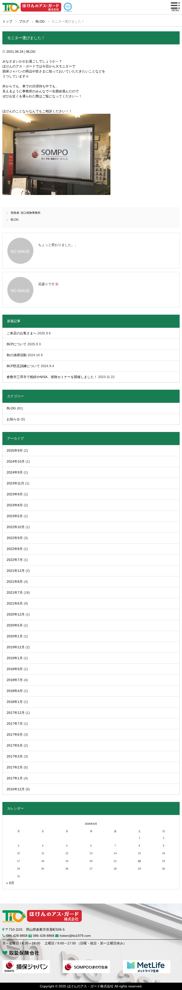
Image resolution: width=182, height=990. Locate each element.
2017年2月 (15, 767)
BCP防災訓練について (23, 366)
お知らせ (13, 419)
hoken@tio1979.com (75, 936)
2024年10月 (16, 461)
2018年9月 (15, 669)
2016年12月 (16, 789)
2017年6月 (15, 734)
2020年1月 (15, 636)
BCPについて (17, 344)
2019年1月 (15, 658)
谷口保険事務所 (31, 212)
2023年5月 (15, 516)
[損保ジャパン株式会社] (26, 963)
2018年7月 (15, 680)
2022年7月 (15, 560)
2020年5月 (15, 625)
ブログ (24, 21)
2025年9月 (15, 450)
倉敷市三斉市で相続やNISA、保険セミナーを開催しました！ (52, 377)
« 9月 (10, 883)
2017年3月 (15, 756)
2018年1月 (15, 702)
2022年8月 (15, 549)
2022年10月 (16, 527)
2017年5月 (15, 745)
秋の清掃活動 (17, 355)
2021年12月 (16, 571)
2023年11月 (15, 483)
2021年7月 (15, 592)
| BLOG (29, 51)
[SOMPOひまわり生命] (86, 963)
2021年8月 (15, 581)
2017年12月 (16, 713)
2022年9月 (15, 538)
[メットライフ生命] (146, 963)
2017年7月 (15, 723)
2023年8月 (15, 505)
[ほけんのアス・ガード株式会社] (32, 5)
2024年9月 (15, 472)
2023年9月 (15, 494)
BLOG (40, 21)
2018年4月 (15, 691)
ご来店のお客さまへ (21, 333)
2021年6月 (15, 603)
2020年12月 (16, 614)
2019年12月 (16, 647)
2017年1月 (15, 778)
